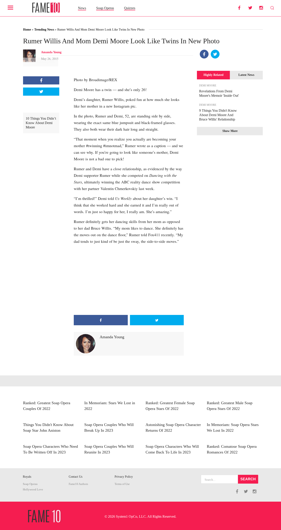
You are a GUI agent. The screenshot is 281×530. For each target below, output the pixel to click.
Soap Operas (105, 8)
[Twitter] (215, 54)
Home (27, 29)
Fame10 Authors (78, 484)
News (82, 8)
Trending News (44, 29)
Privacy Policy (124, 476)
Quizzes (129, 8)
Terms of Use (122, 484)
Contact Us (75, 476)
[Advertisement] (129, 280)
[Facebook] (204, 54)
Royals (27, 476)
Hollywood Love (33, 489)
